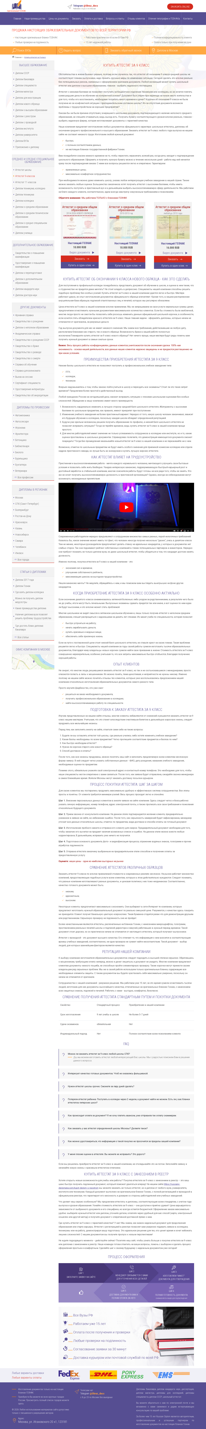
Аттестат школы (23, 169)
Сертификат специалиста (27, 382)
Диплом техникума (24, 194)
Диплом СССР (22, 73)
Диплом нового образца (27, 103)
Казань (18, 528)
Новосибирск (22, 534)
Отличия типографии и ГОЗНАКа (164, 18)
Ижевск (19, 553)
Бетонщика (20, 440)
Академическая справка (27, 333)
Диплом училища (23, 232)
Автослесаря (22, 421)
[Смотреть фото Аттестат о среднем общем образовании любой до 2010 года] (173, 227)
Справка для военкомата (27, 370)
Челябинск (20, 546)
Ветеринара (21, 470)
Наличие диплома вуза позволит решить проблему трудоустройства (33, 616)
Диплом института (24, 128)
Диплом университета (26, 134)
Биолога (19, 452)
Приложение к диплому (27, 147)
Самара (19, 540)
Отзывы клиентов (136, 18)
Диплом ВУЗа (22, 140)
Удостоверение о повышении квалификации (30, 264)
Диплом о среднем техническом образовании (31, 215)
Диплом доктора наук (26, 295)
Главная (17, 18)
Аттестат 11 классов (25, 182)
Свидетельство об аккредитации (31, 395)
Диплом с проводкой (25, 122)
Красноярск (21, 522)
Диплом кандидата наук (27, 288)
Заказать (76, 18)
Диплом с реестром (25, 116)
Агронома (20, 427)
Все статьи (23, 637)
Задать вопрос (72, 50)
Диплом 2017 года (24, 579)
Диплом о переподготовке (28, 272)
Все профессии (25, 477)
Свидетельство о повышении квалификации (29, 254)
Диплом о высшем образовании (31, 110)
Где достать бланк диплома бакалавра (29, 627)
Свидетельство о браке (27, 346)
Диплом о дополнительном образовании (28, 281)
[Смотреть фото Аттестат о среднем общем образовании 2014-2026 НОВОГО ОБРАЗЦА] (79, 226)
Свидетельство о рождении (29, 321)
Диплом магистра (24, 91)
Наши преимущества (34, 18)
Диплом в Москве (167, 50)
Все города (23, 559)
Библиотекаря (22, 446)
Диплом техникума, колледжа (30, 188)
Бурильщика (21, 458)
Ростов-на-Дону (23, 516)
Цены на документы (59, 18)
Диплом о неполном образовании (32, 327)
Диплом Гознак (22, 585)
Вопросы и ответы (115, 18)
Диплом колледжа (24, 200)
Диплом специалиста (25, 85)
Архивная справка (24, 315)
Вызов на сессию (24, 376)
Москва (19, 497)
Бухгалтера (20, 464)
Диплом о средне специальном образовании (31, 224)
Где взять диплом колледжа (29, 592)
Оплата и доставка (93, 18)
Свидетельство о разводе (28, 352)
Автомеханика (22, 415)
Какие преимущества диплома (30, 608)
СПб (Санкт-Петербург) (27, 503)
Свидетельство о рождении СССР (32, 339)
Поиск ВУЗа (24, 50)
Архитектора (21, 433)
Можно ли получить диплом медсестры (29, 600)
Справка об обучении (26, 364)
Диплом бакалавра (24, 79)
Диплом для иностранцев (28, 97)
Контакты (188, 18)
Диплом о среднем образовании (31, 206)
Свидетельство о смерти (27, 358)
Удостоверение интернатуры (29, 389)
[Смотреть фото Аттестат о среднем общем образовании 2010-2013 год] (126, 227)
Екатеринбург (22, 509)
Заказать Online (180, 6)
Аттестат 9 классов (25, 176)
